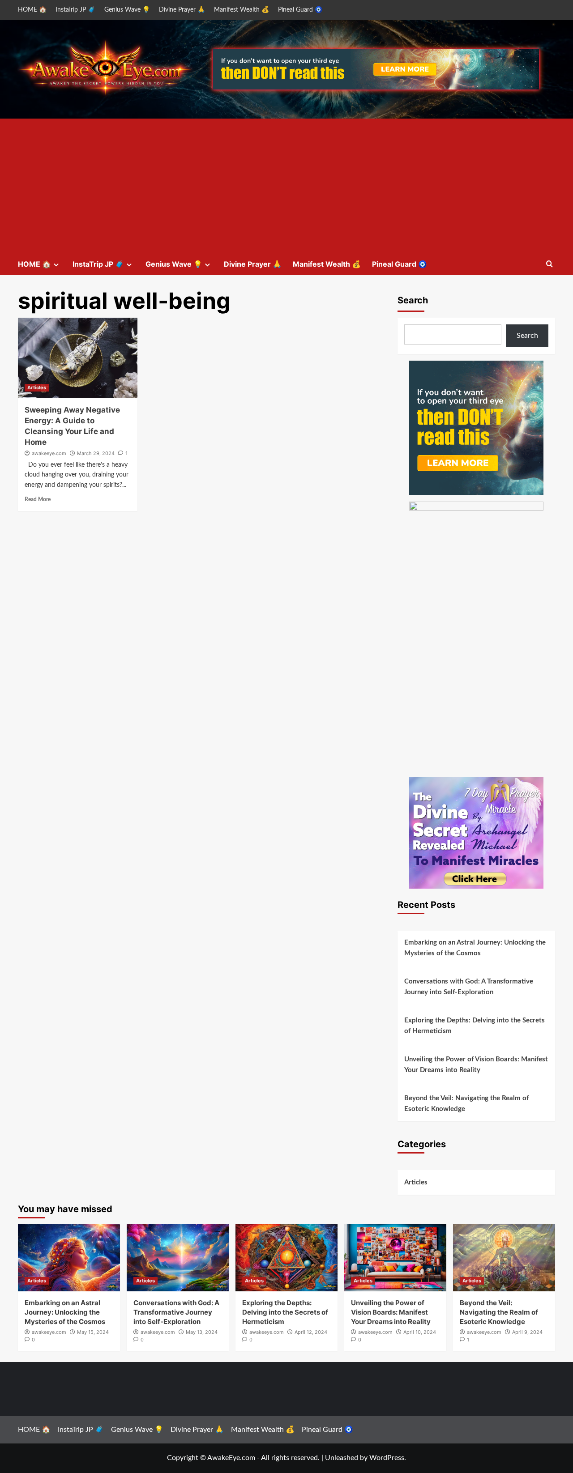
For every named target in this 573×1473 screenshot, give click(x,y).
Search (413, 300)
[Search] (549, 264)
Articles (36, 387)
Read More (38, 499)
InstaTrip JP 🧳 (75, 10)
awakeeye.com (49, 453)
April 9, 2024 (527, 1332)
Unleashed (341, 1457)
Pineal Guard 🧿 (300, 10)
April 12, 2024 (311, 1332)
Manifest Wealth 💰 (241, 10)
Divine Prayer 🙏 (182, 10)
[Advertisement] (286, 185)
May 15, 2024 (93, 1332)
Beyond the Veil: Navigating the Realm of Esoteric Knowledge (466, 1103)
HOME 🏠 (32, 10)
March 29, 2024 (96, 453)
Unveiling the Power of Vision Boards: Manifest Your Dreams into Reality (476, 1064)
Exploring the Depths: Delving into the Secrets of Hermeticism (474, 1026)
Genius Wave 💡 (127, 10)
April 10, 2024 (419, 1332)
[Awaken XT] (476, 427)
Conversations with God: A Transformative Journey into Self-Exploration (468, 987)
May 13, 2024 (202, 1332)
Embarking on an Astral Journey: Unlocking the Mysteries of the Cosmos (475, 948)
